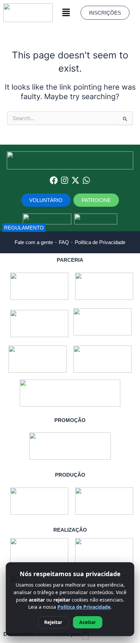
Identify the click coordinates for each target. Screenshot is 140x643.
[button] (66, 12)
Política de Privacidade (83, 607)
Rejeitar (53, 622)
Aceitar (87, 622)
